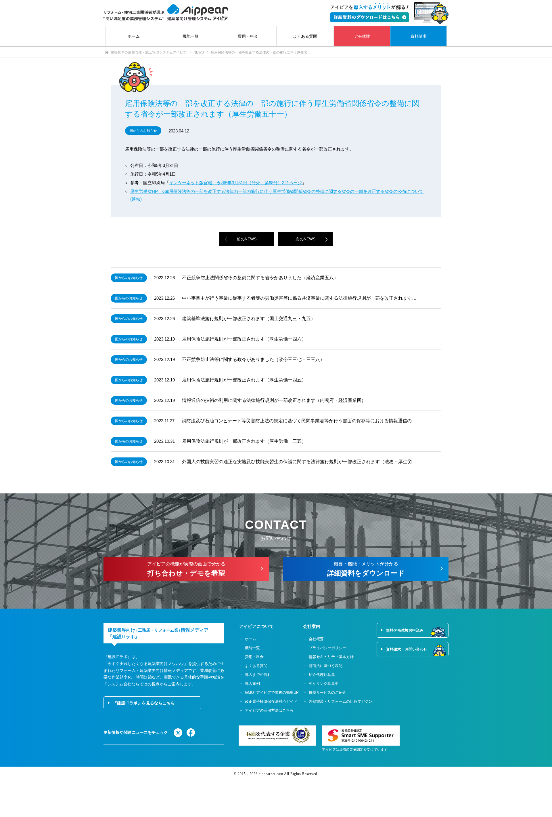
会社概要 (316, 639)
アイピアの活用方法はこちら (269, 710)
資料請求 (419, 36)
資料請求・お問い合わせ (406, 649)
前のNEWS (246, 239)
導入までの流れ (258, 674)
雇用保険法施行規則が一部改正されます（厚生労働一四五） (244, 379)
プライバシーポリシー (327, 648)
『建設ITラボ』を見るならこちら (144, 703)
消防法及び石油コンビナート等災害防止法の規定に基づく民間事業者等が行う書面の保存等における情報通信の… (299, 420)
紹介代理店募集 (322, 674)
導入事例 (252, 683)
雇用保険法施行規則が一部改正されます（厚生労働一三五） (244, 441)
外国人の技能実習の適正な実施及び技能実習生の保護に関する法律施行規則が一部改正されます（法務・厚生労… (299, 461)
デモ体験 (362, 36)
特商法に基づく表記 (325, 666)
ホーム (134, 36)
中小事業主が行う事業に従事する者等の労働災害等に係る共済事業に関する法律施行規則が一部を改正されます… (299, 298)
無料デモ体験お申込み (404, 630)
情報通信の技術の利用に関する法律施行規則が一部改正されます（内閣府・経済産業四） (274, 400)
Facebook (191, 732)
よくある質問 (305, 36)
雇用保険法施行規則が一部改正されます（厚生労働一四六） (244, 339)
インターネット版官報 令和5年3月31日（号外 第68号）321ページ (235, 182)
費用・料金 (248, 36)
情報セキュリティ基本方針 (331, 657)
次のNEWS (305, 239)
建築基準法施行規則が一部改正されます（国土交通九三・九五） (248, 318)
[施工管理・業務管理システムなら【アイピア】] (165, 12)
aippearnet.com (271, 774)
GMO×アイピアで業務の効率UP (272, 692)
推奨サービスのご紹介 (327, 692)
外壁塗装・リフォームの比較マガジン (340, 701)
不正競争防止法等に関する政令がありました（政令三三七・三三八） (253, 359)
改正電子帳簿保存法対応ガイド (271, 701)
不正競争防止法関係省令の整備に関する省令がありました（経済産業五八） (260, 277)
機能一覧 (191, 36)
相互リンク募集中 (324, 683)
